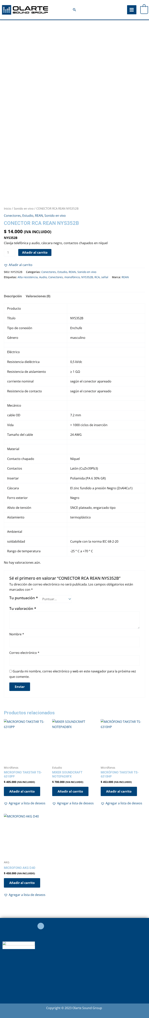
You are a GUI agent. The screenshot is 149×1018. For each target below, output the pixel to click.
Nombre (16, 634)
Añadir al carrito (35, 252)
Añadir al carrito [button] (22, 791)
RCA (97, 277)
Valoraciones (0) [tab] (38, 296)
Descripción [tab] (13, 296)
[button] (74, 9)
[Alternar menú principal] (131, 9)
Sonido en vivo (24, 208)
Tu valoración (22, 608)
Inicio (7, 208)
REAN (39, 215)
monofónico (72, 277)
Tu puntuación (23, 597)
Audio (43, 277)
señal (104, 277)
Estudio (27, 215)
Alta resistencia (28, 277)
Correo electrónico (24, 653)
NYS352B (87, 277)
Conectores (12, 215)
